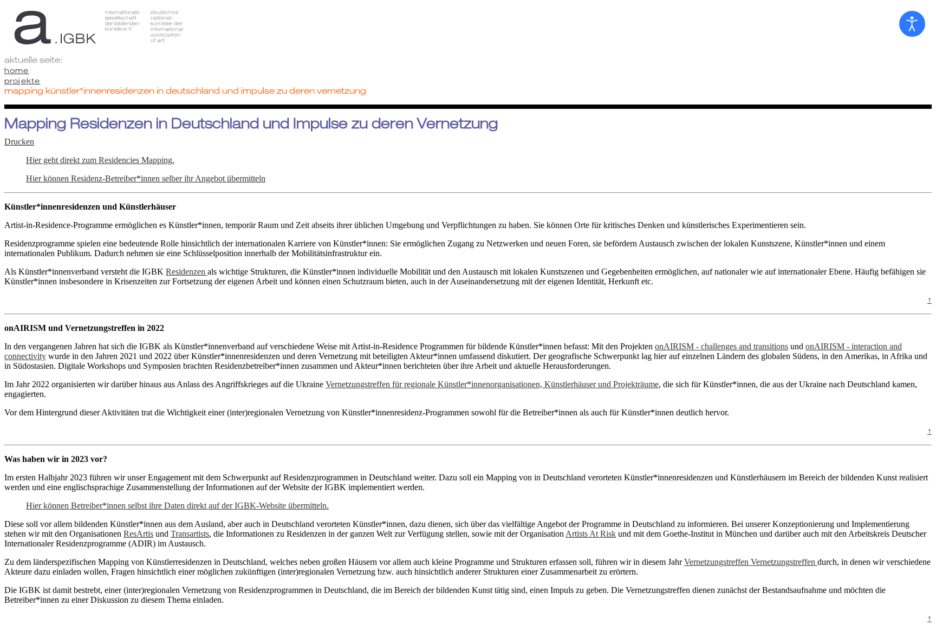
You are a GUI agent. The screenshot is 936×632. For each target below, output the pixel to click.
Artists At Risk (591, 533)
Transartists (190, 533)
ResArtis (138, 533)
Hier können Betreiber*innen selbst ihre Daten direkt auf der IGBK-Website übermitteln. (177, 505)
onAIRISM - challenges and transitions (721, 346)
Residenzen (186, 271)
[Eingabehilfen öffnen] (912, 24)
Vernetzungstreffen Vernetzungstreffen (750, 561)
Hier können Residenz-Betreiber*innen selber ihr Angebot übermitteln (145, 178)
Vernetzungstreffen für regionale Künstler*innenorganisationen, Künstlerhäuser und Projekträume (492, 384)
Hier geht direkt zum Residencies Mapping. (100, 160)
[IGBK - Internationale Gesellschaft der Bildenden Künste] (468, 27)
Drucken (19, 141)
